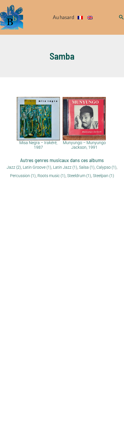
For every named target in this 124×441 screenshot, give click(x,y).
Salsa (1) (87, 167)
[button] (121, 17)
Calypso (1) (106, 167)
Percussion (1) (23, 175)
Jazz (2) (14, 167)
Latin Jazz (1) (65, 167)
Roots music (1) (51, 175)
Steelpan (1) (103, 175)
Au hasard (63, 17)
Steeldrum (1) (79, 175)
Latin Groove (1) (37, 167)
